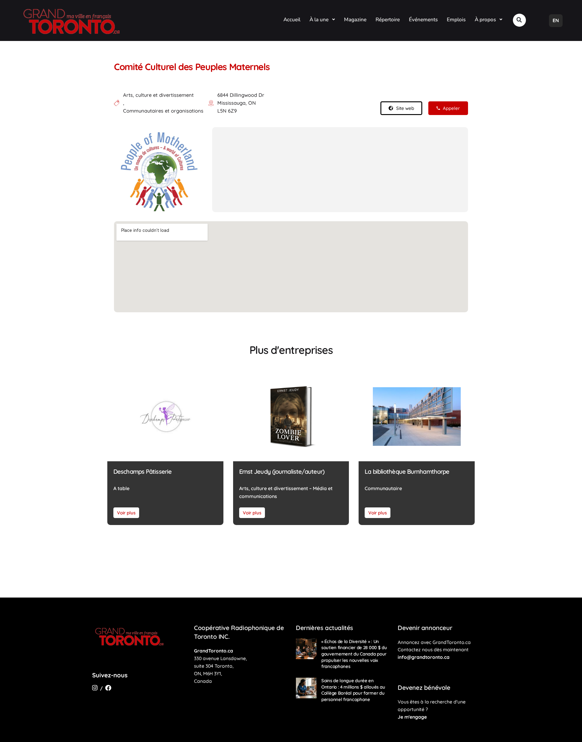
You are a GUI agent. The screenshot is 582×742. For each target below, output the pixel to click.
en (556, 20)
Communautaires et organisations (163, 111)
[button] (519, 20)
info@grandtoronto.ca (424, 657)
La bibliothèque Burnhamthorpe (407, 471)
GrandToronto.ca (213, 651)
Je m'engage (412, 717)
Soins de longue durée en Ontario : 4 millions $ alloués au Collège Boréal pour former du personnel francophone (353, 690)
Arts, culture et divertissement (158, 95)
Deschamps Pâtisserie (142, 471)
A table (121, 488)
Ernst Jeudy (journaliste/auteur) (281, 471)
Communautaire (383, 488)
